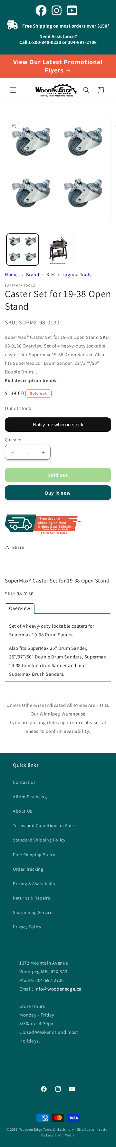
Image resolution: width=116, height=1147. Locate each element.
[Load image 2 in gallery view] (58, 250)
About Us (22, 811)
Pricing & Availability (34, 883)
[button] (13, 90)
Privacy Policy (27, 927)
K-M (50, 275)
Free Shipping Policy (34, 855)
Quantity (13, 439)
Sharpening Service (33, 912)
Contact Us (24, 782)
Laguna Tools (77, 275)
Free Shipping (58, 525)
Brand (32, 275)
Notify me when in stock (58, 424)
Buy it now (58, 493)
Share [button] (18, 547)
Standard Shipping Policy (39, 840)
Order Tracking (28, 869)
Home (11, 275)
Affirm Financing (30, 797)
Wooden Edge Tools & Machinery (46, 1129)
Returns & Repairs (31, 898)
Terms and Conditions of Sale (43, 825)
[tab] (19, 608)
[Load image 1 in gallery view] (22, 250)
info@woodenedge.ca (58, 989)
